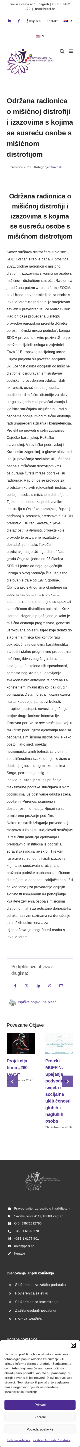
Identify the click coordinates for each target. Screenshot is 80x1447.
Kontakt (19, 1253)
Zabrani (40, 1417)
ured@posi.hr (44, 8)
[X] (27, 985)
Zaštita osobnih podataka (35, 1310)
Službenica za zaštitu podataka (40, 1285)
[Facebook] (15, 985)
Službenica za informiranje (36, 1302)
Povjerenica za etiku (31, 1293)
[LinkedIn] (38, 985)
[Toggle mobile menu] (71, 51)
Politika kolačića (18, 1440)
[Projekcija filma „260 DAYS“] (21, 1035)
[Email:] (61, 985)
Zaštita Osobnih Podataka (51, 1440)
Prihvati (40, 1405)
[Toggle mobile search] (62, 51)
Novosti (56, 167)
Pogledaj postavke (40, 1429)
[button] (73, 1345)
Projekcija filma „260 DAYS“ (17, 1067)
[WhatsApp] (50, 985)
